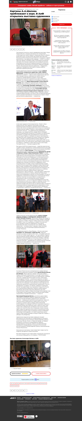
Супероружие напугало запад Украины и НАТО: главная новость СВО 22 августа (62, 41)
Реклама (19, 397)
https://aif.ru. (21, 410)
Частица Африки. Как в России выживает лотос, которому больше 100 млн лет (64, 62)
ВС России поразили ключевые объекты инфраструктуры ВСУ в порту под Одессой (61, 36)
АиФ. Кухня (55, 21)
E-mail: (53, 11)
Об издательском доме (27, 397)
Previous (12, 351)
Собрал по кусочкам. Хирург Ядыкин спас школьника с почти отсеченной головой (64, 71)
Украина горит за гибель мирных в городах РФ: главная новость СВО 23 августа (61, 52)
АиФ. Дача (55, 18)
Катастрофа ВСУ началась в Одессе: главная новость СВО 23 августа (61, 31)
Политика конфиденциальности (22, 412)
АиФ (30, 46)
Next (48, 351)
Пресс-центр (53, 397)
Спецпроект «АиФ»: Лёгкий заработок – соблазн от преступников (41, 5)
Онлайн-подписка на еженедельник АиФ (41, 397)
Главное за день (56, 16)
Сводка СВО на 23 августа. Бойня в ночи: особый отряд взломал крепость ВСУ (62, 46)
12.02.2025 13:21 (13, 9)
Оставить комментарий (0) (41, 373)
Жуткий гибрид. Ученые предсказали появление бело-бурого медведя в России (64, 66)
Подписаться (61, 24)
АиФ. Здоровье (56, 20)
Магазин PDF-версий (62, 397)
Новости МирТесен (57, 75)
